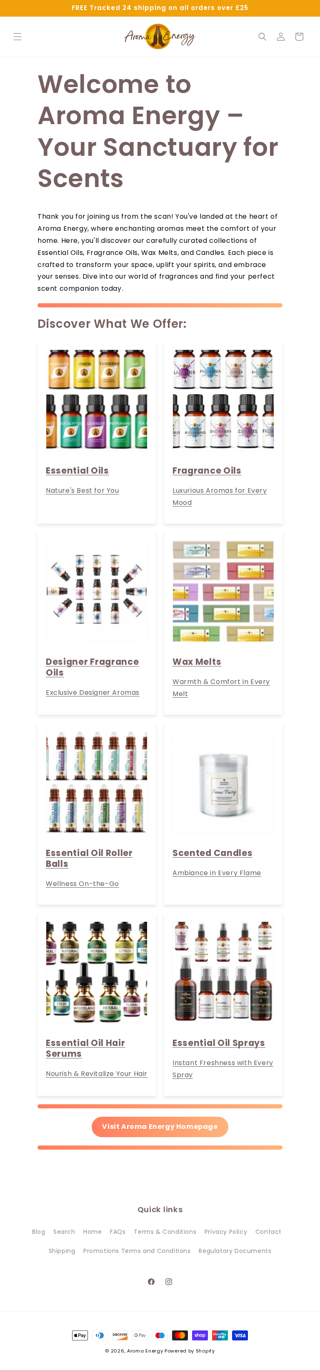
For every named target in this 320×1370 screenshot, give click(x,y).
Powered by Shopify (190, 1351)
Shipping (62, 1251)
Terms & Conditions (165, 1232)
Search (64, 1232)
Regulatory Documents (235, 1251)
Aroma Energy (145, 1351)
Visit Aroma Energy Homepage (160, 1126)
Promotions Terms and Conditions (137, 1251)
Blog (38, 1232)
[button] (17, 36)
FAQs (117, 1232)
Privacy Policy (226, 1232)
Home (92, 1232)
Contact (268, 1232)
